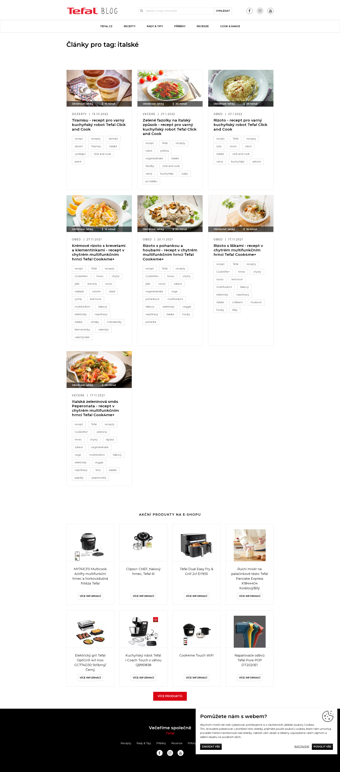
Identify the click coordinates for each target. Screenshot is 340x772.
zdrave (178, 283)
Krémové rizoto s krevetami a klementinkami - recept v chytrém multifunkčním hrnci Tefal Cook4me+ (98, 252)
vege (174, 291)
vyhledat (223, 10)
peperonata (99, 477)
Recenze (203, 26)
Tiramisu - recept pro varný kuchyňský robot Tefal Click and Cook (99, 124)
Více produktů (170, 696)
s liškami (237, 302)
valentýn (103, 329)
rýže (219, 146)
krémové (95, 299)
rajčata (110, 439)
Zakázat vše (211, 746)
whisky (95, 322)
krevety (92, 283)
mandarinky (114, 322)
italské (113, 146)
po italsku (151, 181)
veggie (187, 306)
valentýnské (82, 337)
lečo (98, 470)
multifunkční (82, 306)
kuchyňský (167, 173)
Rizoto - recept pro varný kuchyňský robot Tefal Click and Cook (240, 124)
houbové (256, 302)
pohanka (151, 322)
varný (149, 173)
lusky (185, 173)
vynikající (80, 154)
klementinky (82, 329)
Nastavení (301, 746)
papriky (79, 477)
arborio (257, 161)
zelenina (102, 432)
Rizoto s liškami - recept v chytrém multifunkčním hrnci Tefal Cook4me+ (238, 250)
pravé (78, 161)
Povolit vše (322, 746)
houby (186, 314)
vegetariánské (154, 158)
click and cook (102, 154)
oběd (112, 291)
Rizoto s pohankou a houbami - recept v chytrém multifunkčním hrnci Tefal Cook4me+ (170, 252)
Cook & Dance (230, 26)
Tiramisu (96, 146)
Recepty (129, 26)
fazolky (150, 166)
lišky (234, 309)
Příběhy (179, 26)
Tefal (165, 143)
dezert (79, 146)
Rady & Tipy (155, 26)
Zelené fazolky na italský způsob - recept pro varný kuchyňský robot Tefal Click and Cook (170, 127)
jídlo (77, 283)
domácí (113, 138)
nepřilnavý (101, 314)
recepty (96, 138)
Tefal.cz (106, 26)
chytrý (116, 276)
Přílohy (192, 743)
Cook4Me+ (81, 276)
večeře (96, 291)
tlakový (102, 306)
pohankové (152, 299)
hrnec (100, 276)
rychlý (78, 299)
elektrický (81, 314)
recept (79, 138)
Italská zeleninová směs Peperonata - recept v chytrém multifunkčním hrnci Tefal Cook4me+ (95, 408)
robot (149, 150)
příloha (164, 150)
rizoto (233, 146)
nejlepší (79, 291)
